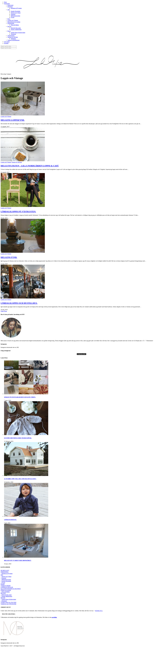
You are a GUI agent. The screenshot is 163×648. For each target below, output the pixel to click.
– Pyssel (3, 582)
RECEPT (3, 593)
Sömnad (13, 14)
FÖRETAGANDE (6, 590)
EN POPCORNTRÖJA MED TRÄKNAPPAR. (18, 438)
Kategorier (7, 3)
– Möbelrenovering (6, 579)
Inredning (10, 6)
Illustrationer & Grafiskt (13, 22)
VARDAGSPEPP (5, 585)
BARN (3, 584)
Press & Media (15, 25)
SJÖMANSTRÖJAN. (10, 519)
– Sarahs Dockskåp (6, 581)
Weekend (13, 34)
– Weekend (4, 601)
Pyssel (12, 17)
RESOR (3, 598)
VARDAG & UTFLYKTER (8, 604)
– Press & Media (5, 591)
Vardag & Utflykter (12, 37)
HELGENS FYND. (9, 257)
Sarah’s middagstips (16, 29)
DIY (8, 9)
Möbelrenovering (15, 16)
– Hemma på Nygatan (6, 573)
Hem (5, 2)
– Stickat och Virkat (6, 576)
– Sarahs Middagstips (6, 596)
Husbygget (10, 5)
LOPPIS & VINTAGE (7, 587)
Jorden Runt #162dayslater (18, 32)
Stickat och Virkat (15, 12)
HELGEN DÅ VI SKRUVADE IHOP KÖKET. (17, 560)
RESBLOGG (99, 610)
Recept (9, 26)
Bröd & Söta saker (16, 28)
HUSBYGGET (5, 570)
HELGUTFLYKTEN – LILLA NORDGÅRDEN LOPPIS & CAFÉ (30, 166)
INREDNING (4, 572)
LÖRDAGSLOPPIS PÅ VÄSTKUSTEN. (18, 211)
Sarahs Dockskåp (15, 11)
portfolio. (54, 617)
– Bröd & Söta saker (6, 595)
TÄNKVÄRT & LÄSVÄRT (8, 602)
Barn (8, 19)
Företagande (10, 23)
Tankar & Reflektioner (13, 40)
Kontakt (6, 43)
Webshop (13, 38)
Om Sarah (7, 41)
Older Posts (4, 311)
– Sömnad (3, 578)
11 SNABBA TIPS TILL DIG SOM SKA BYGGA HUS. (20, 479)
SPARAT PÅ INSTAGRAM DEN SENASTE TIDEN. (20, 397)
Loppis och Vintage (12, 20)
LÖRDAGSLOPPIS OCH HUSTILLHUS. (19, 303)
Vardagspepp (10, 35)
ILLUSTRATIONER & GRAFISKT (11, 588)
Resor (9, 31)
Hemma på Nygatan (16, 8)
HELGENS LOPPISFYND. (13, 120)
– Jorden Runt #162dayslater (8, 599)
